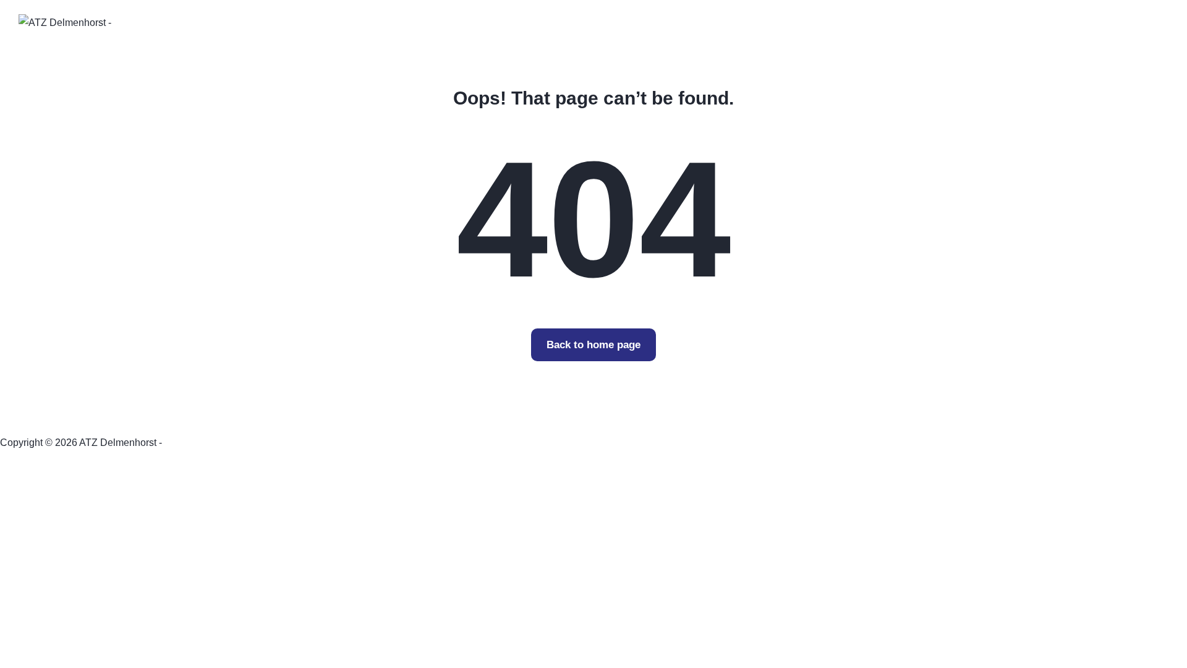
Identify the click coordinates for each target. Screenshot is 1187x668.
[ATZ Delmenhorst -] (65, 22)
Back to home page (593, 345)
